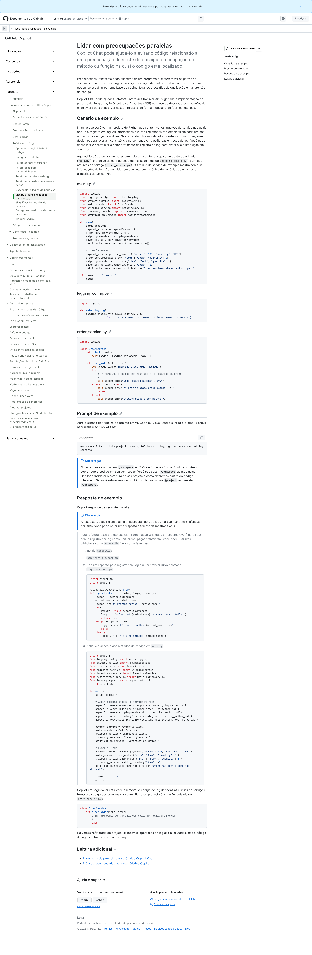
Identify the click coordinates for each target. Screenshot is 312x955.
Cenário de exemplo (98, 118)
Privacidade (122, 928)
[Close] (302, 6)
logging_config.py (93, 293)
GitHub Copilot (18, 38)
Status (136, 928)
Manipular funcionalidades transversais (33, 28)
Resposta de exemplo (99, 498)
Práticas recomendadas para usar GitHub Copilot (116, 863)
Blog (187, 928)
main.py (84, 184)
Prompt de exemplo (97, 413)
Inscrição (300, 18)
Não (101, 899)
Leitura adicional (94, 849)
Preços (147, 928)
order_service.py (92, 332)
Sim (86, 899)
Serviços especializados (168, 928)
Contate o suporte (164, 904)
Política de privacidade (88, 906)
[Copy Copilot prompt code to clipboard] (201, 437)
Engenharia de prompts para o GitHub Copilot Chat (118, 858)
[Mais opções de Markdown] (259, 48)
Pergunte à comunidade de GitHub (174, 899)
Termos (108, 928)
